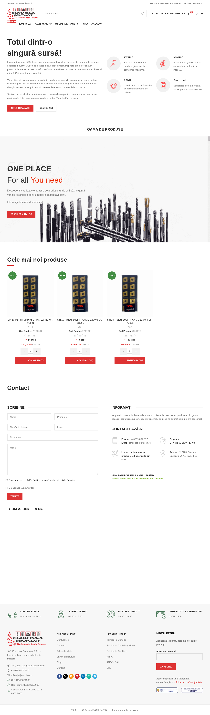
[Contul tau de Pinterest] (77, 676)
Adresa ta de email (166, 651)
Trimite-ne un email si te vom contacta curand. (137, 478)
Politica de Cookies (116, 651)
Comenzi (61, 645)
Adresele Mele (64, 651)
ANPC (110, 656)
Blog (59, 662)
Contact (61, 668)
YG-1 (30, 327)
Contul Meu (63, 640)
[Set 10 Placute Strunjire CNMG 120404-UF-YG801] (130, 293)
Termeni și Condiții (116, 640)
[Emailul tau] (71, 676)
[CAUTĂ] (143, 13)
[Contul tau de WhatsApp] (88, 676)
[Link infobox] (30, 615)
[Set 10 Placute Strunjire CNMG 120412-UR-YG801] (30, 293)
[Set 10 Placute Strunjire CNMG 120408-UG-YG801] (80, 293)
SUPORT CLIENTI (66, 634)
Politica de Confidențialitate (121, 645)
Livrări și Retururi (66, 656)
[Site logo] (22, 13)
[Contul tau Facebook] (59, 676)
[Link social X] (65, 676)
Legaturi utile (116, 634)
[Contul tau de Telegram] (94, 676)
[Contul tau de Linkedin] (83, 676)
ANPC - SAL (113, 662)
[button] (30, 360)
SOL (109, 668)
